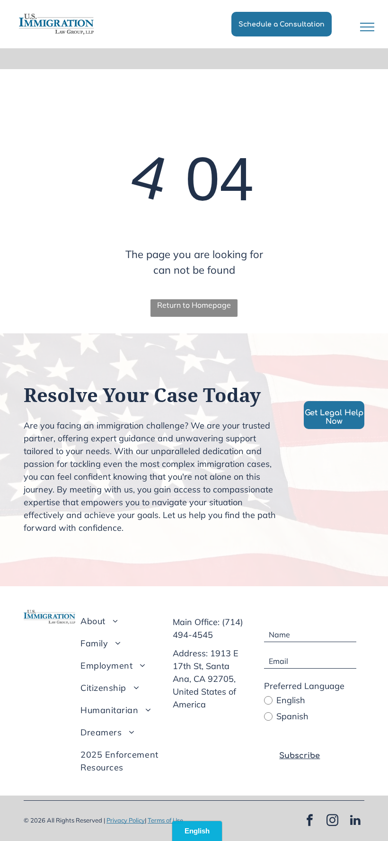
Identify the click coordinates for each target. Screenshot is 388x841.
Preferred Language (304, 685)
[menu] (367, 27)
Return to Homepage (194, 305)
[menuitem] (128, 621)
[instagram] (333, 821)
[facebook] (310, 821)
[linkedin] (355, 821)
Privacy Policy (125, 820)
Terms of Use (165, 820)
